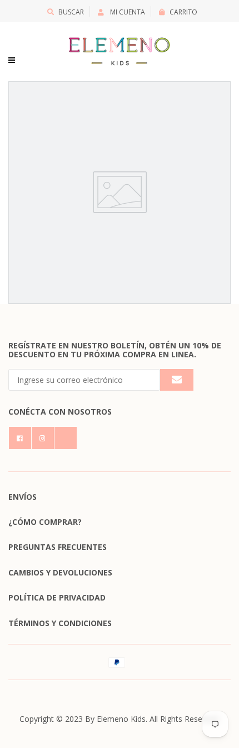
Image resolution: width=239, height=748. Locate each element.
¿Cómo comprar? (45, 521)
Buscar (71, 12)
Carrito (183, 12)
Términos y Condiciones (60, 623)
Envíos (22, 496)
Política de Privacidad (57, 597)
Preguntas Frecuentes (57, 547)
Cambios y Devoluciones (60, 572)
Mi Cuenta (126, 12)
